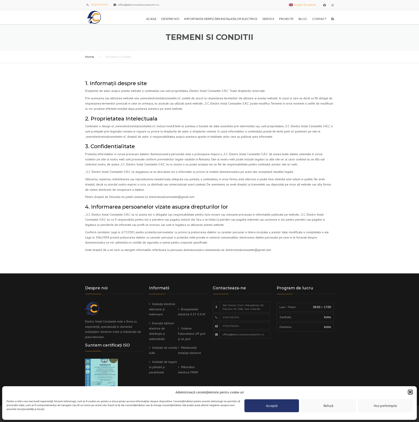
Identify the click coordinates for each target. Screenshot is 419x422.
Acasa (151, 19)
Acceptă (271, 406)
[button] (410, 392)
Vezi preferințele (385, 406)
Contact (319, 19)
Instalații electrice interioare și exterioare (162, 309)
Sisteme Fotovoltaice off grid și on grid (191, 333)
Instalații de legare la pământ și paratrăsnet (163, 367)
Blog (303, 19)
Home (89, 56)
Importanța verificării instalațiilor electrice (220, 19)
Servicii (268, 19)
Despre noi (170, 19)
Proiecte (286, 19)
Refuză (328, 406)
